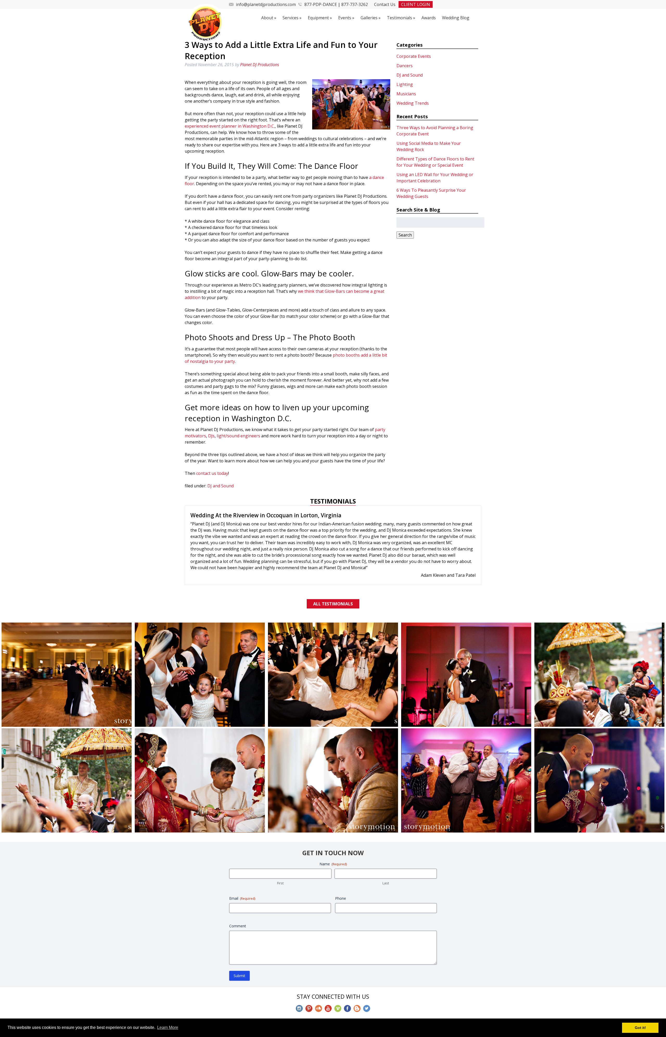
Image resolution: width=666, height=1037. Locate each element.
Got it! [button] (640, 1028)
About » (268, 18)
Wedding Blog (455, 18)
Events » (346, 18)
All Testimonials (333, 578)
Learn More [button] (167, 1027)
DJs (211, 436)
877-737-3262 (354, 4)
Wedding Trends (412, 103)
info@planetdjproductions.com (266, 4)
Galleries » (371, 18)
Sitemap (384, 1004)
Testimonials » (401, 18)
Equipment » (320, 18)
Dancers (404, 66)
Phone (340, 872)
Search (405, 235)
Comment (237, 899)
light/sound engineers (238, 436)
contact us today (212, 473)
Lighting (404, 84)
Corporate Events (413, 56)
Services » (292, 18)
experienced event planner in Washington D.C (229, 126)
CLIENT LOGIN (415, 4)
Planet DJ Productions (259, 64)
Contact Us (384, 4)
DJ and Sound (220, 486)
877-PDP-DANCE (320, 4)
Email (242, 872)
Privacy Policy (357, 1004)
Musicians (406, 94)
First (280, 857)
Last (385, 857)
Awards (428, 18)
